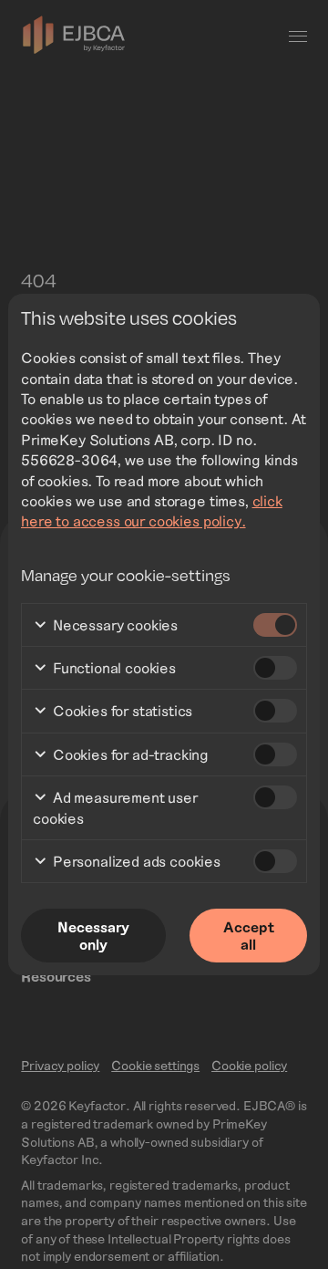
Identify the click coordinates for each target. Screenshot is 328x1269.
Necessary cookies (113, 624)
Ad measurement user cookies (115, 807)
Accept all (248, 935)
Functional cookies (112, 667)
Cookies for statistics (120, 710)
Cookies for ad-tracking (129, 754)
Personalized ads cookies (134, 860)
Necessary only (93, 935)
